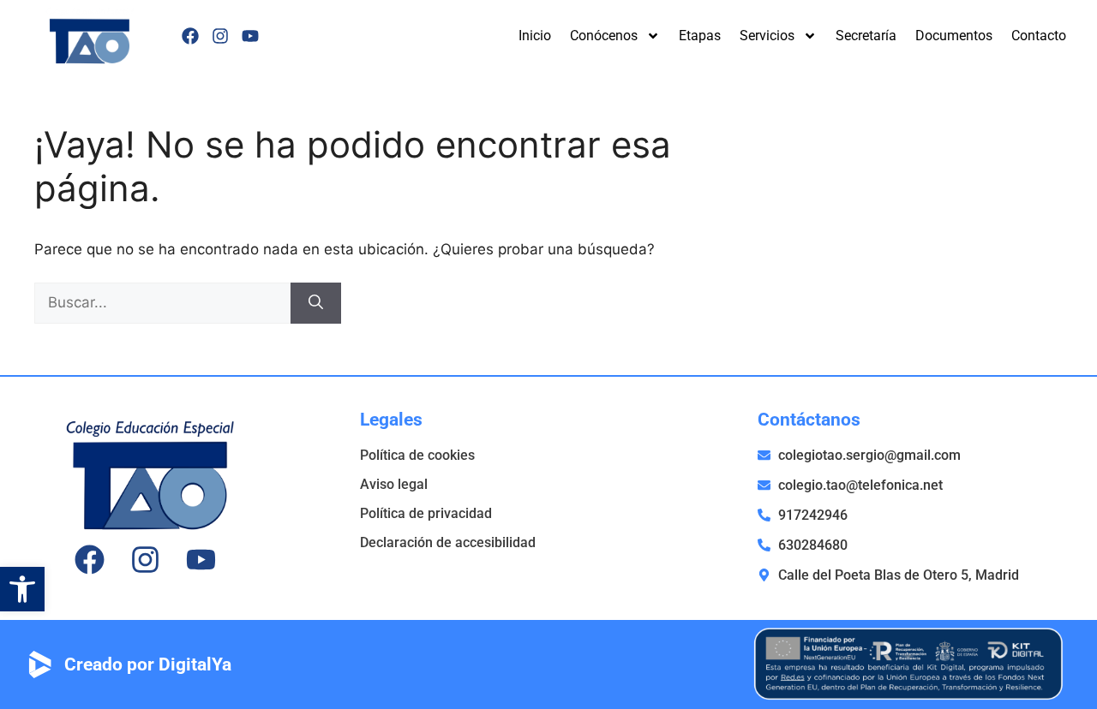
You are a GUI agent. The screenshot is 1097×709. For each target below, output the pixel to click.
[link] (22, 589)
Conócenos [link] (604, 35)
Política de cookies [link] (417, 455)
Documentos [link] (953, 35)
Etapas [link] (700, 35)
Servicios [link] (767, 35)
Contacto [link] (1038, 35)
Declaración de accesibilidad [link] (448, 542)
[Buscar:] (162, 302)
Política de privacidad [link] (426, 513)
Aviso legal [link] (394, 484)
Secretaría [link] (866, 35)
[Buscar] (316, 303)
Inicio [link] (535, 35)
